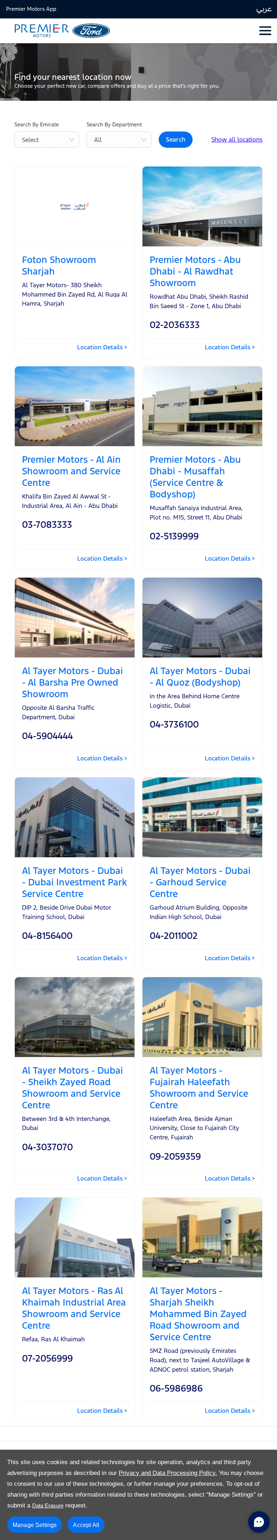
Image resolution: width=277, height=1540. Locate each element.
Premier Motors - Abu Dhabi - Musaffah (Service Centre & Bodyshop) (195, 477)
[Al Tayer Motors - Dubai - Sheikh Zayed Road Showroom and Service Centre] (75, 1017)
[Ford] (91, 30)
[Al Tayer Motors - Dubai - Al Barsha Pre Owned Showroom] (75, 617)
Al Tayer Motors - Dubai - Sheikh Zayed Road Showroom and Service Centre (72, 1088)
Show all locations (237, 139)
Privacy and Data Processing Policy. (168, 1473)
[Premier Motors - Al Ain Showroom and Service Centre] (75, 406)
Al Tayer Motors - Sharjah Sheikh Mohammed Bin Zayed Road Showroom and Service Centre (198, 1314)
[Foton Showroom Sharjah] (75, 206)
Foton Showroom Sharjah (59, 265)
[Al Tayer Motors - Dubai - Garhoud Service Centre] (202, 817)
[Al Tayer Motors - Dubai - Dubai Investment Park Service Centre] (75, 817)
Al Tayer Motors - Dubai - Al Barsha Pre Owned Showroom (72, 682)
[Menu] (264, 30)
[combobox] (46, 139)
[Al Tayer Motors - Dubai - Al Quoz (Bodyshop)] (202, 617)
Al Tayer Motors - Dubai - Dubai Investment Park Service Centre (74, 882)
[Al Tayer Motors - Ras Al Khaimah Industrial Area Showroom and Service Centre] (75, 1237)
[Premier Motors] (38, 31)
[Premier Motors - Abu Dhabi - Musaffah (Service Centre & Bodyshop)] (202, 406)
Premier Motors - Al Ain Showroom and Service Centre (71, 471)
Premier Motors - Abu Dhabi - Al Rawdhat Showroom (195, 271)
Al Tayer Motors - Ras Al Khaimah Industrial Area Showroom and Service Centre (74, 1308)
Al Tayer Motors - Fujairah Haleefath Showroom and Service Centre (199, 1088)
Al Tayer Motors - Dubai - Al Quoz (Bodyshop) (200, 676)
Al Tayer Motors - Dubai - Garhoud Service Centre (200, 882)
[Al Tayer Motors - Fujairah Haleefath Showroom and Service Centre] (202, 1017)
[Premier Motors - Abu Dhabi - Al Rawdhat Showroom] (202, 206)
